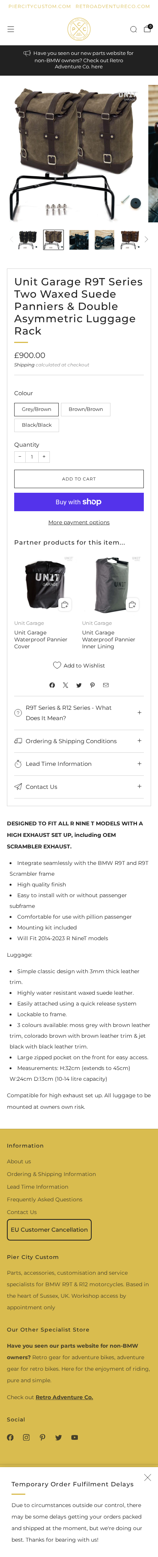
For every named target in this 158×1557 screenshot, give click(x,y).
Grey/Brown (36, 409)
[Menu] (11, 29)
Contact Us (22, 1212)
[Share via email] (106, 685)
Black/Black (37, 425)
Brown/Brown (86, 409)
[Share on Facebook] (52, 685)
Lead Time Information (37, 1186)
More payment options (79, 522)
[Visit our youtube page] (74, 1437)
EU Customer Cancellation (49, 1229)
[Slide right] (145, 239)
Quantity (26, 444)
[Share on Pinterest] (93, 685)
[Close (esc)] (147, 1477)
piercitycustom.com (39, 6)
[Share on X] (66, 685)
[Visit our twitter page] (58, 1437)
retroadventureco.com (113, 6)
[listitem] (79, 60)
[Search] (133, 29)
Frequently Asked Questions (44, 1199)
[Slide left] (13, 239)
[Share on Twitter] (79, 685)
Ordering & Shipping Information (51, 1174)
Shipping (24, 365)
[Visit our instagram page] (26, 1437)
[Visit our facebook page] (10, 1437)
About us (19, 1161)
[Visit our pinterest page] (42, 1437)
